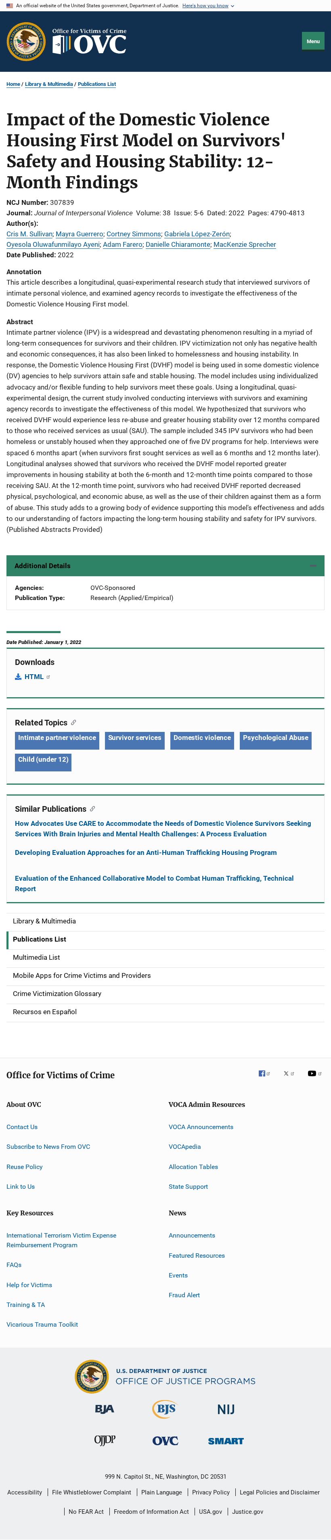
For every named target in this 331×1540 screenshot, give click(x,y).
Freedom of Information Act (151, 1511)
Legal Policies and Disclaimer (280, 1492)
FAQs (13, 1265)
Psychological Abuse (275, 738)
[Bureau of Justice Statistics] (165, 1420)
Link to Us (20, 1186)
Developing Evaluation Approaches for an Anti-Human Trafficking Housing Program (146, 852)
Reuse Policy (24, 1166)
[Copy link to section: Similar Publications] (90, 808)
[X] (292, 1079)
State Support (188, 1186)
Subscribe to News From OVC (48, 1146)
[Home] (92, 41)
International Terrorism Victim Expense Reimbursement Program (61, 1240)
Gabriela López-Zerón (197, 234)
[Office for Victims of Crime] (165, 1446)
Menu (313, 41)
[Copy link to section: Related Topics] (71, 722)
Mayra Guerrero (79, 234)
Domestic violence (202, 738)
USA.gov (210, 1511)
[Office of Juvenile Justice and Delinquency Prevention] (104, 1448)
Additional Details (43, 566)
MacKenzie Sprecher (245, 244)
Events (178, 1275)
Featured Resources (197, 1255)
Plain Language (161, 1492)
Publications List (97, 84)
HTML (35, 677)
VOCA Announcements (201, 1127)
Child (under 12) (43, 759)
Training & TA (25, 1305)
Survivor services (134, 738)
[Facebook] (268, 1079)
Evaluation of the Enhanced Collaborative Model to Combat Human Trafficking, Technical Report (154, 883)
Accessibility (24, 1492)
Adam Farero (122, 244)
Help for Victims (29, 1285)
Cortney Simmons (134, 234)
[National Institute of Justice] (226, 1415)
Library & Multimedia (49, 84)
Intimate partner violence (57, 738)
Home (13, 84)
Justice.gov (247, 1511)
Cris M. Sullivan (29, 234)
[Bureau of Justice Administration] (104, 1415)
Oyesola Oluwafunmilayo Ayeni (53, 244)
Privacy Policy (211, 1492)
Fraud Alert (184, 1295)
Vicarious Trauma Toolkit (42, 1324)
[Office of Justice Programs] (26, 41)
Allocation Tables (193, 1166)
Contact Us (22, 1127)
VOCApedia (185, 1146)
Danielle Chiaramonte (178, 244)
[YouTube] (316, 1079)
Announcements (192, 1235)
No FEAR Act (86, 1511)
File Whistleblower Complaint (91, 1492)
